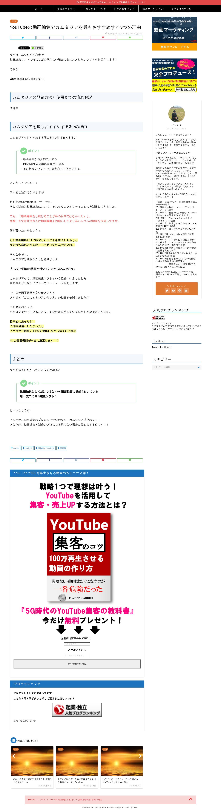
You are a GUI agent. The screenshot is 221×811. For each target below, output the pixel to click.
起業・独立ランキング (25, 720)
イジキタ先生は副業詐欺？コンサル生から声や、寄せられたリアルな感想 (181, 10)
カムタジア (28, 448)
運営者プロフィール (67, 10)
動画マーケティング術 (153, 10)
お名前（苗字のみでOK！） (77, 638)
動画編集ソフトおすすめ (45, 448)
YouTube (16, 448)
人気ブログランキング (161, 323)
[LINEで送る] (37, 47)
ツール (13, 21)
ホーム (39, 9)
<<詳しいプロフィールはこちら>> (173, 153)
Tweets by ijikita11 (162, 347)
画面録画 (62, 448)
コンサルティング (96, 9)
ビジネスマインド (124, 9)
